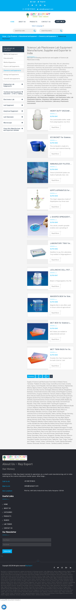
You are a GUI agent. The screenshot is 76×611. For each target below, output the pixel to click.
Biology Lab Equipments (11, 74)
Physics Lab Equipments (11, 66)
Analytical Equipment (10, 111)
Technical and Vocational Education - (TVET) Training (13, 93)
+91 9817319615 (30, 9)
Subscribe (7, 551)
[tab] (13, 49)
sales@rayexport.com (46, 9)
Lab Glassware (8, 117)
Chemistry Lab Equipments (47, 36)
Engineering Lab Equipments (8, 85)
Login (34, 1)
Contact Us (45, 22)
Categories (8, 512)
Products (33, 22)
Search (6, 520)
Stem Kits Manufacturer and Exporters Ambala (11, 129)
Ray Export (29, 565)
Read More (55, 127)
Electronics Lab (8, 99)
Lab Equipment (8, 105)
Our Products (12, 36)
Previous (31, 376)
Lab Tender (8, 524)
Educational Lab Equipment (28, 36)
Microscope (7, 123)
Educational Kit (8, 58)
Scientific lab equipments (12, 78)
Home (12, 22)
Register (43, 1)
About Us (22, 22)
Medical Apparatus (10, 62)
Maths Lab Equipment (11, 54)
